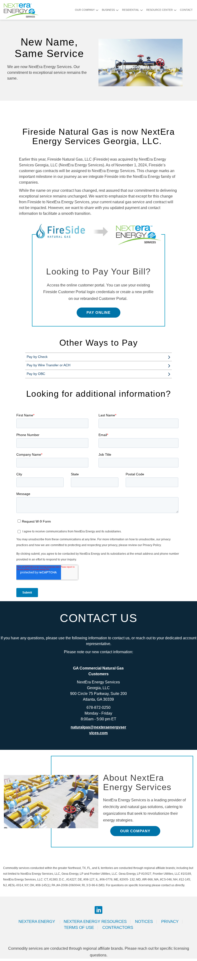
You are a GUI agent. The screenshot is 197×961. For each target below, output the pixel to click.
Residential (130, 9)
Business (108, 9)
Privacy (170, 921)
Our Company (85, 9)
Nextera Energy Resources (95, 921)
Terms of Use (79, 927)
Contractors (117, 927)
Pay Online (98, 312)
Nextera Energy (37, 921)
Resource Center (159, 9)
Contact (186, 9)
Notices (144, 921)
